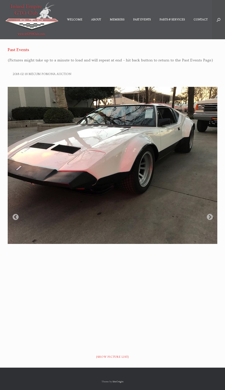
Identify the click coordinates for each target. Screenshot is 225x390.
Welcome (74, 19)
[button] (218, 19)
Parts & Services (172, 19)
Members (117, 19)
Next (208, 216)
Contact (201, 19)
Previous (14, 216)
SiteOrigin (117, 381)
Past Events (142, 19)
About (96, 19)
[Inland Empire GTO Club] (31, 19)
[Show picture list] (112, 356)
